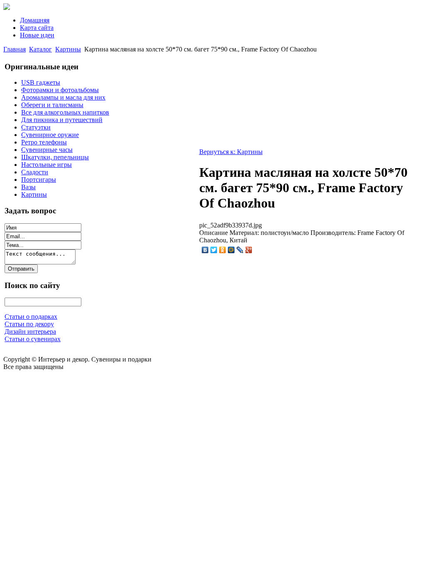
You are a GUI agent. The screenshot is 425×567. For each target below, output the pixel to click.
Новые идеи (37, 35)
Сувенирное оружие (50, 134)
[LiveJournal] (240, 249)
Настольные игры (46, 164)
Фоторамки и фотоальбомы (60, 89)
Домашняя (34, 20)
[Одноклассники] (222, 249)
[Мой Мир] (231, 249)
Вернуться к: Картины (231, 151)
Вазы (28, 187)
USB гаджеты (40, 82)
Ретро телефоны (44, 142)
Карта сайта (37, 27)
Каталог (40, 49)
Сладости (34, 172)
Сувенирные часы (47, 149)
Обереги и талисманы (52, 104)
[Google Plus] (248, 249)
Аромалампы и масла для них (63, 97)
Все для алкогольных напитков (65, 112)
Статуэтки (36, 127)
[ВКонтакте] (205, 249)
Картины (68, 49)
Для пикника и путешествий (62, 119)
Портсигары (38, 179)
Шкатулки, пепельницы (55, 157)
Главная (14, 49)
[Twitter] (214, 249)
